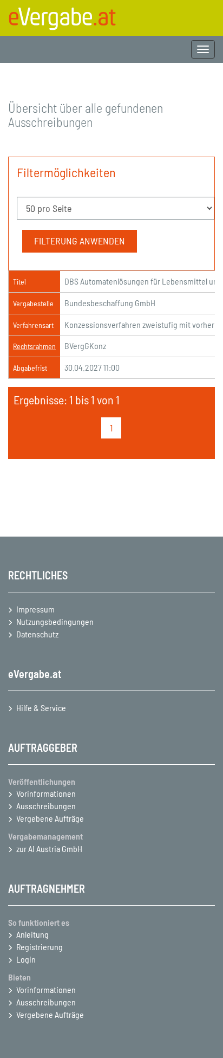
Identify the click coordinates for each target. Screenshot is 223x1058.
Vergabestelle (33, 303)
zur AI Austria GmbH (49, 848)
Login (26, 959)
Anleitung (32, 934)
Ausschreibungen (46, 806)
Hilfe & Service (41, 707)
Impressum (35, 609)
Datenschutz (37, 634)
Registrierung (39, 946)
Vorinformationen (46, 793)
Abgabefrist (30, 367)
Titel (19, 281)
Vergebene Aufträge (50, 818)
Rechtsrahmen (34, 346)
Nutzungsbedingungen (55, 621)
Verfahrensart (33, 325)
